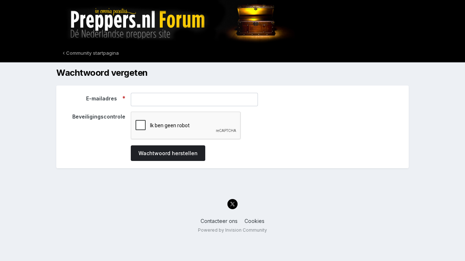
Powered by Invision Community (232, 230)
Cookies (254, 221)
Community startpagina (92, 53)
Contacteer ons (219, 221)
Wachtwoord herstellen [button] (168, 153)
